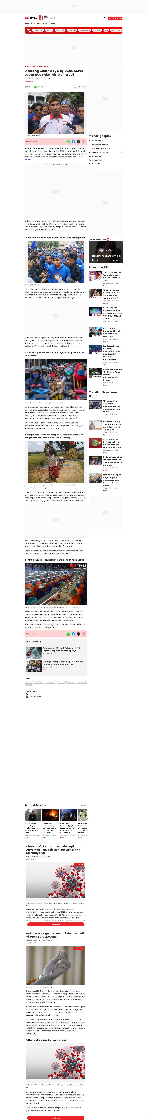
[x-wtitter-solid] (78, 141)
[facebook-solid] (73, 141)
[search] (105, 18)
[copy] (83, 142)
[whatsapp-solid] (68, 141)
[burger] (121, 22)
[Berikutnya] (87, 803)
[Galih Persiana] (27, 695)
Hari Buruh (47, 154)
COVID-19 (52, 229)
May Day (56, 151)
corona (28, 159)
